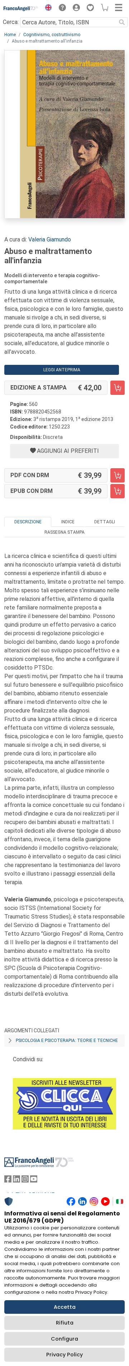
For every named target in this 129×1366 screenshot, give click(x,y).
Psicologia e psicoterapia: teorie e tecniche (67, 1040)
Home (10, 34)
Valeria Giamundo (49, 239)
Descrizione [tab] (28, 521)
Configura (64, 1338)
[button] (46, 8)
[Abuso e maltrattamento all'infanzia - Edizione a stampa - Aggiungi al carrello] (117, 388)
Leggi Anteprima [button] (61, 369)
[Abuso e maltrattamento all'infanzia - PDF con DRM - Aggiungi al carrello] (117, 475)
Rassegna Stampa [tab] (64, 532)
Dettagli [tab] (104, 521)
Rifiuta (64, 1322)
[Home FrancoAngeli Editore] (21, 8)
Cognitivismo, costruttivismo (51, 34)
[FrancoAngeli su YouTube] (33, 1180)
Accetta (65, 1307)
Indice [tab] (68, 521)
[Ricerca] (122, 22)
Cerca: (11, 22)
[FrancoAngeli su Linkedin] (16, 1180)
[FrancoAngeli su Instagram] (25, 1180)
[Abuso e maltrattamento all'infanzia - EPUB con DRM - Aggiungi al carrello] (117, 491)
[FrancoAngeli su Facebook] (7, 1180)
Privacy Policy (64, 1354)
